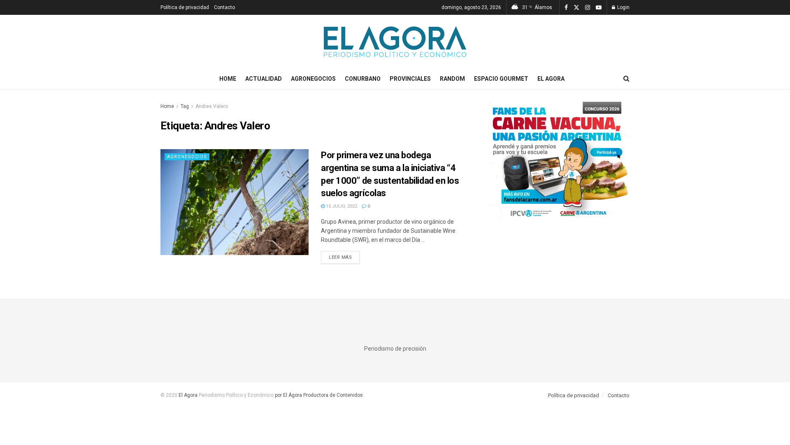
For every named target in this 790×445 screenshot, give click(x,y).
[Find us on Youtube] (599, 7)
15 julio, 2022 (341, 206)
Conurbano (363, 78)
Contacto (224, 7)
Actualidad (263, 78)
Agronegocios (313, 78)
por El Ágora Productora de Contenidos (318, 395)
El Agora (551, 78)
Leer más (344, 257)
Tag (185, 106)
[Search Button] (626, 78)
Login (623, 7)
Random (452, 78)
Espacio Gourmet (501, 78)
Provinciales (410, 78)
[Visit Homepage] (395, 41)
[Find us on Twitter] (576, 7)
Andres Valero (211, 106)
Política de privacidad (184, 7)
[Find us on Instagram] (587, 7)
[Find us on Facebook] (566, 7)
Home (227, 78)
